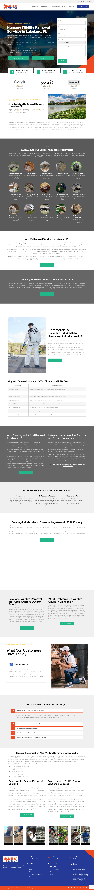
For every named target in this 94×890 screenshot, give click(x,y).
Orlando (31, 109)
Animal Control (45, 6)
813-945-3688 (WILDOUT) (80, 875)
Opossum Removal (78, 195)
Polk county (19, 111)
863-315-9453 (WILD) (78, 880)
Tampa (37, 109)
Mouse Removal (62, 195)
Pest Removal (56, 6)
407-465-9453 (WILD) (79, 870)
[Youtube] (80, 888)
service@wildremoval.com (58, 858)
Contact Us (71, 6)
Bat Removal (31, 174)
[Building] (86, 888)
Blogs (63, 6)
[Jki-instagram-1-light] (77, 888)
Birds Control (47, 174)
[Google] (68, 888)
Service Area (35, 6)
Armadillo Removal (15, 174)
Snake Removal (62, 216)
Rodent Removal (31, 216)
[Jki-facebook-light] (65, 888)
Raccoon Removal (15, 216)
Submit (63, 60)
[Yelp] (83, 888)
